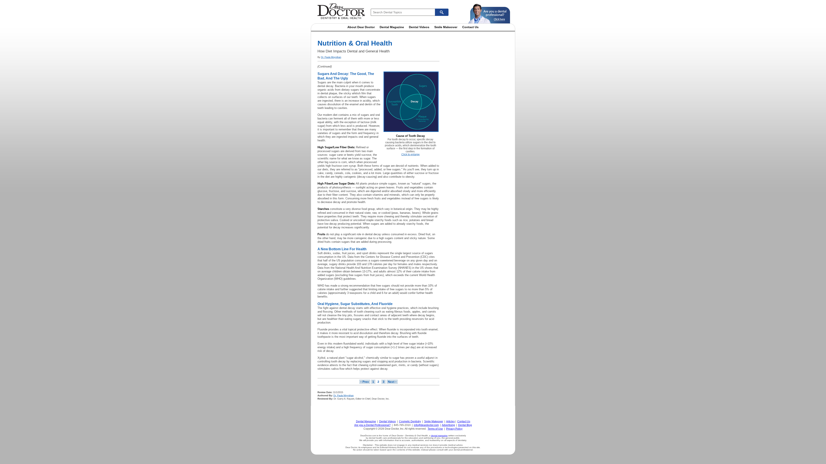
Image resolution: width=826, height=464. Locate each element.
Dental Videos (419, 27)
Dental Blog (465, 425)
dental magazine (439, 435)
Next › (392, 381)
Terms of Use (435, 428)
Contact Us (470, 27)
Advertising (448, 425)
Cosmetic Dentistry (410, 421)
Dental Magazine (392, 27)
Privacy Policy (454, 428)
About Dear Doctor (361, 27)
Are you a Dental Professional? (372, 425)
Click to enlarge (410, 154)
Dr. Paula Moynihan (331, 57)
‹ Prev (365, 381)
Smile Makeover (445, 27)
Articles (450, 421)
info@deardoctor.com (426, 425)
